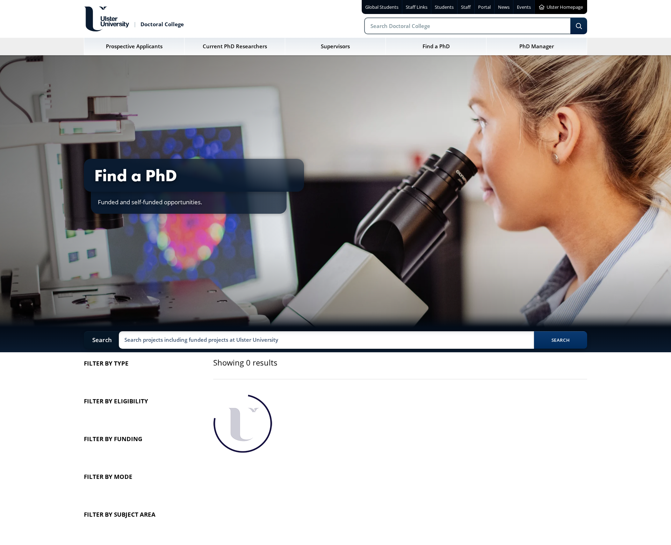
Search (578, 25)
